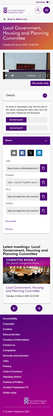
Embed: (10, 175)
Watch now (17, 19)
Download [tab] (10, 221)
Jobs (6, 361)
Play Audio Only (40, 83)
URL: (8, 161)
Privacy (7, 366)
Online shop (9, 393)
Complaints (9, 350)
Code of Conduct (12, 371)
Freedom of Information (16, 340)
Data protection (11, 334)
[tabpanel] (26, 181)
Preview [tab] (9, 229)
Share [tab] (8, 140)
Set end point (16, 128)
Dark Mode (40, 2)
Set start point (16, 120)
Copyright (8, 324)
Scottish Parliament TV (15, 387)
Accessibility (10, 319)
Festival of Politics (13, 382)
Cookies (7, 329)
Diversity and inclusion (16, 356)
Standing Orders (12, 377)
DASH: (9, 203)
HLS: (8, 189)
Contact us (9, 345)
